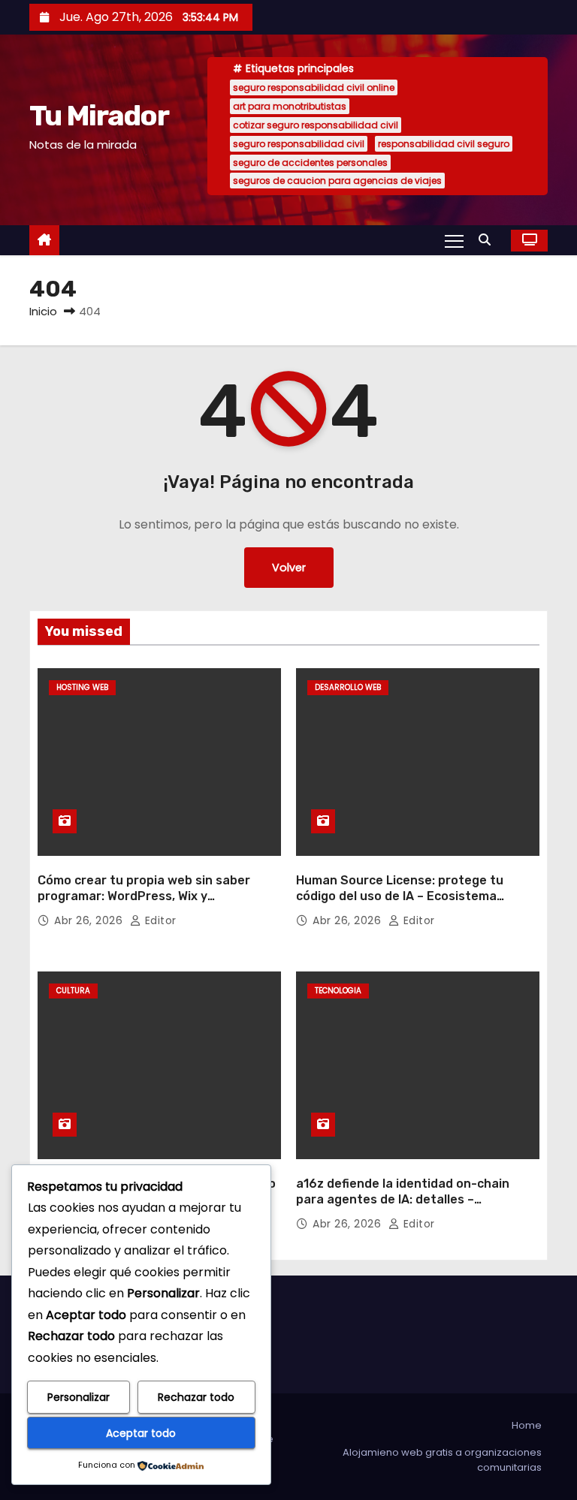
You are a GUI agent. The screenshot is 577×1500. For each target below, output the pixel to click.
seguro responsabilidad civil (298, 143)
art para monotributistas (289, 106)
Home (527, 1425)
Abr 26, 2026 (90, 920)
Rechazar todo (196, 1397)
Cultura (73, 990)
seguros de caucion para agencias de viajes (337, 180)
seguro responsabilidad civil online (313, 87)
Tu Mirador (98, 115)
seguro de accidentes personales (310, 162)
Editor (159, 920)
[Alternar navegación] (454, 240)
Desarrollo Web (348, 687)
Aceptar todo (141, 1433)
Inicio (43, 311)
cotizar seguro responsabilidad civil (315, 125)
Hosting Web (82, 687)
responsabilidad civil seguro (443, 143)
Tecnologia (338, 990)
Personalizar (78, 1397)
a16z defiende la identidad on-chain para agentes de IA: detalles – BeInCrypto (402, 1199)
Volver (289, 567)
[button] (488, 240)
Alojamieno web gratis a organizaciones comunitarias (442, 1459)
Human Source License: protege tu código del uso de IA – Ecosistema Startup (399, 896)
